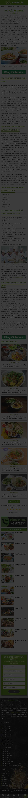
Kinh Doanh (11, 406)
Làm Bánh (14, 401)
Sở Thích (15, 408)
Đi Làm (19, 406)
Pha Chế (22, 401)
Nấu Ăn (7, 401)
